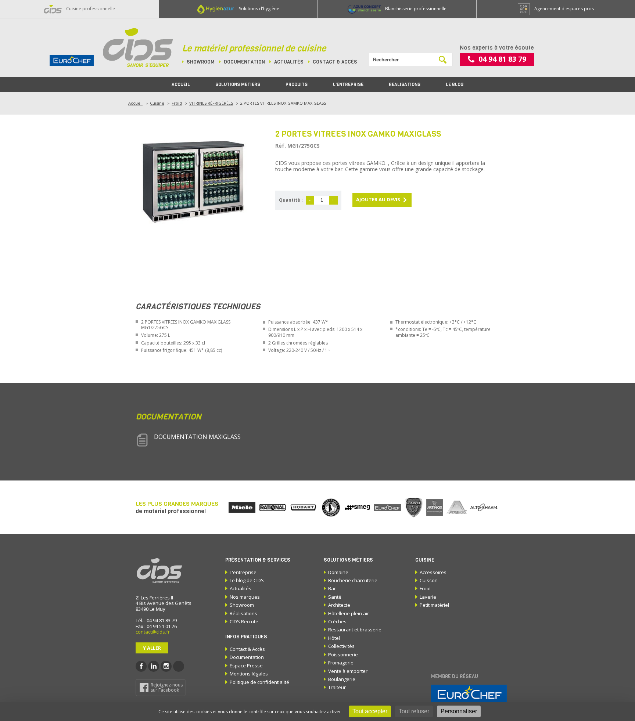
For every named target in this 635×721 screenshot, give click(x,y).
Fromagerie (341, 662)
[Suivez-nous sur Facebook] (141, 666)
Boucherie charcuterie (352, 580)
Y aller (152, 648)
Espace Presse (246, 665)
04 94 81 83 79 (502, 59)
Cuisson (429, 580)
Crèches (337, 621)
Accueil (181, 84)
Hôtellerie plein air (348, 613)
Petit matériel (434, 605)
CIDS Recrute (244, 621)
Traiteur (337, 687)
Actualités (289, 62)
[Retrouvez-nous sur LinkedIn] (153, 666)
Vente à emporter (347, 671)
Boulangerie (341, 679)
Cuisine (157, 103)
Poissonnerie (343, 654)
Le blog (454, 84)
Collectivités (341, 646)
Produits (297, 84)
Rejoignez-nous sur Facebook (167, 687)
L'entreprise (348, 84)
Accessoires (433, 572)
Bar (332, 588)
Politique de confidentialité (259, 682)
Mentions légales (249, 673)
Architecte (339, 605)
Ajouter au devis (378, 199)
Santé (334, 597)
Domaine (338, 572)
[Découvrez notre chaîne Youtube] (178, 666)
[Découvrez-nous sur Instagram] (166, 666)
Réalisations (404, 84)
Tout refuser (414, 711)
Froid (177, 103)
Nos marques (245, 597)
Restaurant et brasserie (354, 629)
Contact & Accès (247, 649)
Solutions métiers (237, 84)
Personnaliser (459, 711)
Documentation (244, 62)
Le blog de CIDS (247, 580)
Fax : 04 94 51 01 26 (156, 626)
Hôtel (334, 638)
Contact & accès (335, 62)
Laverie (428, 597)
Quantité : (291, 200)
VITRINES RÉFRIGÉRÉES (211, 103)
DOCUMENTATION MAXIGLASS (197, 437)
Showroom (201, 62)
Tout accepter (369, 711)
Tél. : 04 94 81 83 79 (156, 620)
